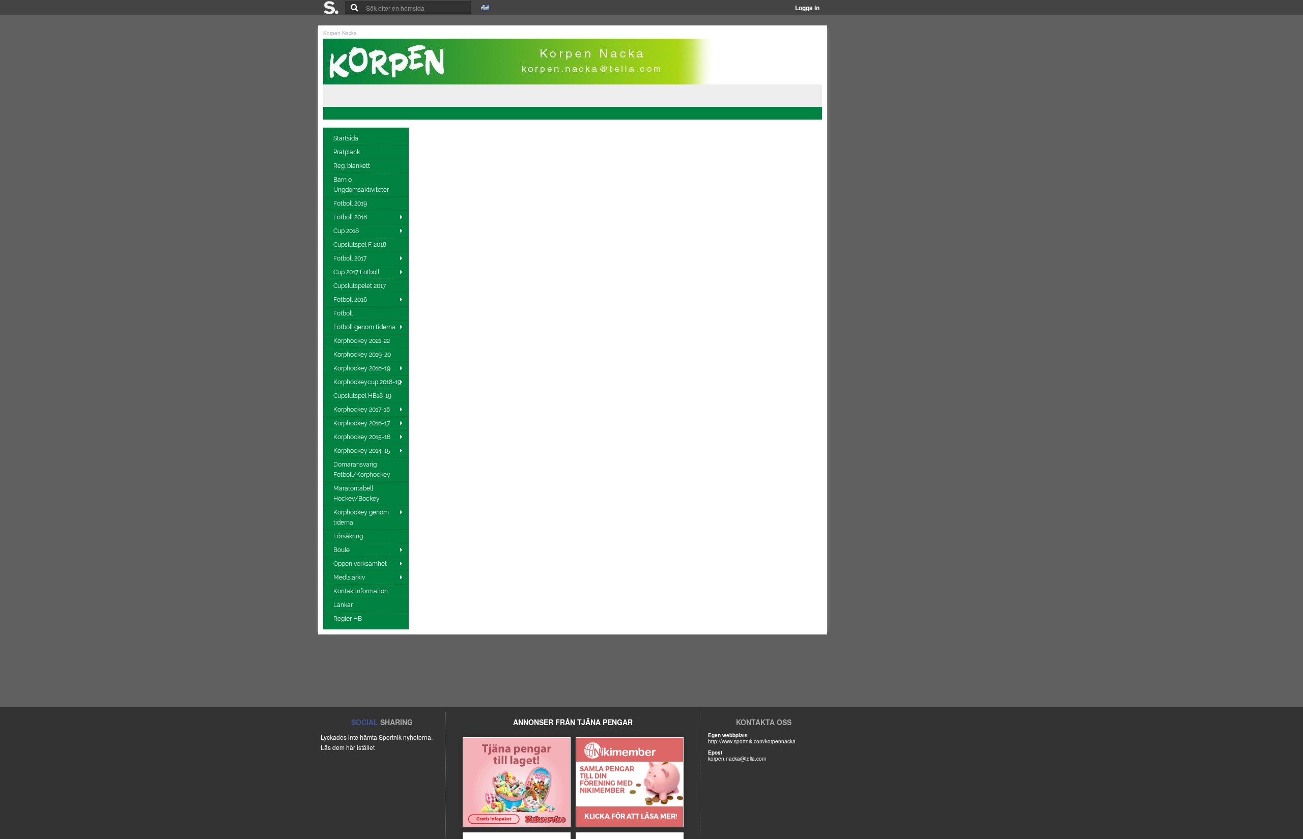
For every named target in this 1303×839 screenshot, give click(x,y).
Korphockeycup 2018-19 (367, 382)
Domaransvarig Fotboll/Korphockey (362, 469)
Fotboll (343, 313)
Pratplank (347, 152)
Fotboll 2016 (350, 299)
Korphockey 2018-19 (361, 368)
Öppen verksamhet (360, 563)
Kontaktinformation (361, 591)
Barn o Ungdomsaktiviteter (361, 184)
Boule (341, 550)
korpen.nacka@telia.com (737, 758)
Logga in (807, 7)
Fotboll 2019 (351, 203)
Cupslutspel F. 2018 (360, 244)
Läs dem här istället (348, 747)
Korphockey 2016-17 (361, 423)
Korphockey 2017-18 (361, 409)
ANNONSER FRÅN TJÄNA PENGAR (573, 722)
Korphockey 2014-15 (361, 450)
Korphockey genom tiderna (361, 517)
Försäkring (348, 536)
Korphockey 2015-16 (361, 437)
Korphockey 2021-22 (362, 340)
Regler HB (348, 618)
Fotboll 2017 (349, 258)
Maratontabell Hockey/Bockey (357, 493)
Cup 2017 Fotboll (356, 272)
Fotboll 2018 (350, 217)
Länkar (343, 605)
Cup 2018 (346, 231)
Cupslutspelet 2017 (360, 286)
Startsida (346, 138)
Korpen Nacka (340, 33)
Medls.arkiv (349, 577)
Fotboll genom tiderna (364, 327)
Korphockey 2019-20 (362, 354)
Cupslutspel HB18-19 (363, 395)
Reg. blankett (352, 165)
